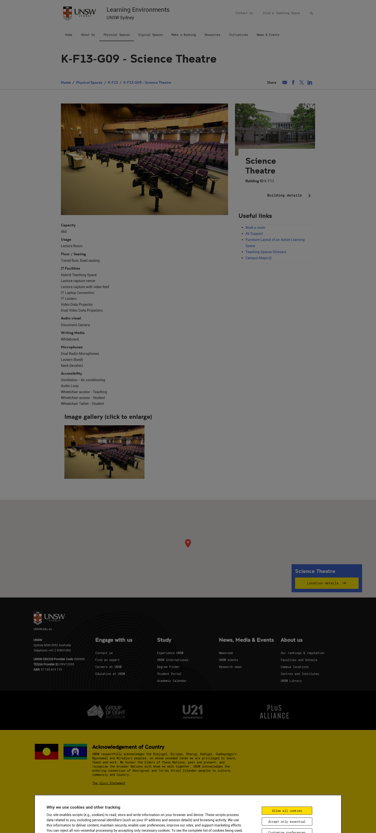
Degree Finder (168, 667)
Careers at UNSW (108, 667)
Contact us (104, 653)
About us (292, 640)
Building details (290, 195)
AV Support (254, 234)
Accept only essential (287, 821)
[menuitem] (69, 35)
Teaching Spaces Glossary (265, 252)
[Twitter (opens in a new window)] (301, 82)
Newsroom (226, 653)
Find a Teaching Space (281, 13)
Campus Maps (256, 258)
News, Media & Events (246, 640)
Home (66, 82)
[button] (104, 452)
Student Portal (169, 674)
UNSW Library (291, 681)
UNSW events (228, 660)
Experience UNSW (170, 653)
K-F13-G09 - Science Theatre (147, 82)
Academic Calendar (172, 681)
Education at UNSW (110, 674)
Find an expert (107, 660)
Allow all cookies (287, 810)
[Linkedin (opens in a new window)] (310, 82)
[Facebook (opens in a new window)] (293, 82)
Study (164, 640)
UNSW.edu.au (43, 629)
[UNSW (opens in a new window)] (79, 13)
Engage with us (114, 640)
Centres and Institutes (300, 674)
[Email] (285, 82)
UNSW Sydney (120, 17)
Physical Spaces (89, 82)
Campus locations (295, 667)
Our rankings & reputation (302, 653)
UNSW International (172, 660)
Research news (230, 667)
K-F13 (113, 82)
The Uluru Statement (108, 783)
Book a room (255, 227)
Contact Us (244, 13)
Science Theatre (260, 165)
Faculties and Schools (299, 660)
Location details (323, 583)
